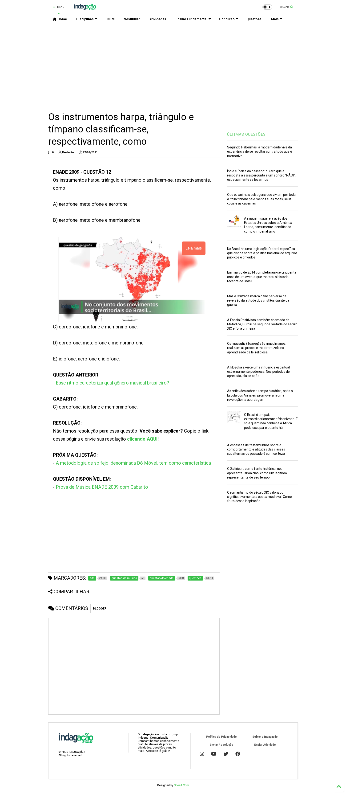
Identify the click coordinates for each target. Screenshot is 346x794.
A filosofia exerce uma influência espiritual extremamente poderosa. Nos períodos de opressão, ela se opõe (258, 371)
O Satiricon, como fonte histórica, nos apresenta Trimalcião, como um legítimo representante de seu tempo (257, 473)
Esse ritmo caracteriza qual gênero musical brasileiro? (112, 383)
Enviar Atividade (265, 744)
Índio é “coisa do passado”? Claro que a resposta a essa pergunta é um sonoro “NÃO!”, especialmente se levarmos (261, 175)
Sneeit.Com (181, 785)
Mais (275, 19)
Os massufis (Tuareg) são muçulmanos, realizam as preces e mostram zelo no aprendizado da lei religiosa (256, 348)
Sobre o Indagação (265, 736)
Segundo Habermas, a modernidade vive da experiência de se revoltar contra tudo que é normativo (259, 151)
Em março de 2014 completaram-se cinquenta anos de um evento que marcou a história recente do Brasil (261, 276)
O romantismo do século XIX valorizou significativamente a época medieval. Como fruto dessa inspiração (259, 497)
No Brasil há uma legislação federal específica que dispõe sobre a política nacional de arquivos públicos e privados (262, 253)
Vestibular (132, 19)
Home (62, 19)
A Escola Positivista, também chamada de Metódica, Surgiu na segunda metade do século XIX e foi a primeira (262, 324)
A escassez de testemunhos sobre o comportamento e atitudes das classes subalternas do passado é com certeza (256, 449)
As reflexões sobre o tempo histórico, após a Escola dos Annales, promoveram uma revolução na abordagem (260, 395)
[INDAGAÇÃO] (85, 8)
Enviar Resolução (221, 744)
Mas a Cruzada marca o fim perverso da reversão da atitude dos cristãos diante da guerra (258, 300)
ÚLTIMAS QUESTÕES (246, 134)
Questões (254, 19)
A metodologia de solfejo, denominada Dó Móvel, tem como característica (133, 463)
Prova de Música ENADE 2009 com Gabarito (102, 487)
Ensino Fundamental (191, 19)
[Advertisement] (173, 64)
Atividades (157, 19)
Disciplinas (85, 19)
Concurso (227, 19)
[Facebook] (237, 754)
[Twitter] (226, 754)
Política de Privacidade (221, 736)
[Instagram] (202, 754)
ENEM (110, 19)
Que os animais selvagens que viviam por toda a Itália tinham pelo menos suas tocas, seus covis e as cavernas (261, 199)
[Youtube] (214, 754)
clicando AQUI (142, 439)
